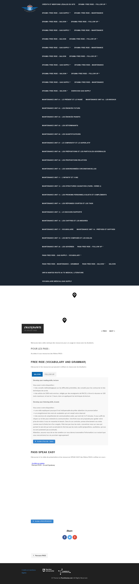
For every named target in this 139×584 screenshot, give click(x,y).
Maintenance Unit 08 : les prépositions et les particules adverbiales (74, 151)
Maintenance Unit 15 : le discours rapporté (62, 212)
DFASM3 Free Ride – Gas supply (55, 48)
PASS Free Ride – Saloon (93, 264)
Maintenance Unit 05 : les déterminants (60, 125)
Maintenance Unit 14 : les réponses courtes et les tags (67, 203)
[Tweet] (69, 537)
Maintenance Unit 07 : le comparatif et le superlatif (66, 143)
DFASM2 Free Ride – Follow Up (84, 22)
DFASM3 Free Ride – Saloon (54, 56)
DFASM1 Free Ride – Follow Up (91, 4)
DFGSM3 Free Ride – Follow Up (84, 73)
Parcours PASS (40, 555)
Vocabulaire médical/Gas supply (57, 281)
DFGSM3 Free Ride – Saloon (54, 91)
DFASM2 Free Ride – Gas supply (55, 30)
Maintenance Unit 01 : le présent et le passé (62, 99)
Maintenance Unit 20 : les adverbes (58, 247)
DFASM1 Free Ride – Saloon (54, 22)
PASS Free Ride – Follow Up (89, 247)
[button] (74, 295)
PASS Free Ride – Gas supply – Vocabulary (61, 255)
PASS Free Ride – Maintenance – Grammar (60, 264)
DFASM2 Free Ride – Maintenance (88, 30)
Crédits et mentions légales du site (58, 4)
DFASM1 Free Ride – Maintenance (88, 13)
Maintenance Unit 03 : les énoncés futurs (61, 108)
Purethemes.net (67, 578)
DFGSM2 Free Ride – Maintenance (89, 65)
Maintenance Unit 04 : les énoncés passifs (61, 117)
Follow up (49, 374)
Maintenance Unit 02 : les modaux (101, 99)
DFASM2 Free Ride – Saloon (54, 39)
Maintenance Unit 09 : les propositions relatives (64, 160)
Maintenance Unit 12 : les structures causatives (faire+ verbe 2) (71, 186)
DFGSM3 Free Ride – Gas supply (56, 82)
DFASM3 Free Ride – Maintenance (88, 48)
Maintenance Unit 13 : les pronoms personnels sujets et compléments (74, 195)
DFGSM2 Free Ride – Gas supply (56, 65)
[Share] (64, 537)
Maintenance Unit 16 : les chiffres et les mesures (65, 221)
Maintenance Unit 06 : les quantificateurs (61, 134)
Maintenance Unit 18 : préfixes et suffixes (96, 229)
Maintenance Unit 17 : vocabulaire (57, 229)
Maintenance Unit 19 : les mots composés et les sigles (67, 238)
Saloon (112, 264)
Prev (105, 331)
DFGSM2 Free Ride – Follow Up (82, 56)
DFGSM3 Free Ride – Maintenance (89, 82)
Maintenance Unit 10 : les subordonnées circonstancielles (69, 169)
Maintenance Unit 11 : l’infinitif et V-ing (60, 177)
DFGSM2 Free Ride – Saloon (54, 73)
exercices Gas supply (81, 91)
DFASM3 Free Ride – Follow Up (82, 39)
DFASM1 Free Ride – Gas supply (55, 13)
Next (111, 331)
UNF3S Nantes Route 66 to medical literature (63, 273)
